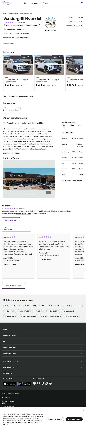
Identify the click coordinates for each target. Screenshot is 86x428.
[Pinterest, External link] (50, 383)
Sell (25, 3)
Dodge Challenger (75, 306)
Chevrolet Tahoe (56, 306)
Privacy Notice (5, 397)
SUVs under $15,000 (29, 316)
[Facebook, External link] (38, 383)
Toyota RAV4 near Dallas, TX (52, 316)
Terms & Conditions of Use (10, 394)
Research (35, 3)
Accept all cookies (74, 419)
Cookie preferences (55, 419)
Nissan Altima (11, 316)
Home (5, 14)
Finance (45, 3)
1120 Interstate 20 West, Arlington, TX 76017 (21, 25)
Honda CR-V (54, 311)
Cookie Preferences (7, 407)
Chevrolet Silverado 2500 (35, 306)
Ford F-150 (10, 311)
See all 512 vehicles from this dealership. (18, 96)
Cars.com (40, 416)
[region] (43, 417)
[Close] (83, 410)
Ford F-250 (25, 311)
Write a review (10, 220)
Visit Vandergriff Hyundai (12, 29)
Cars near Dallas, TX (13, 306)
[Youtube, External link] (42, 383)
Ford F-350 (39, 311)
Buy (18, 3)
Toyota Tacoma (73, 316)
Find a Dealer (13, 14)
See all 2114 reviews (13, 286)
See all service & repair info (72, 180)
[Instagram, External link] (46, 383)
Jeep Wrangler (70, 311)
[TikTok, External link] (34, 383)
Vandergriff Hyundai (23, 213)
